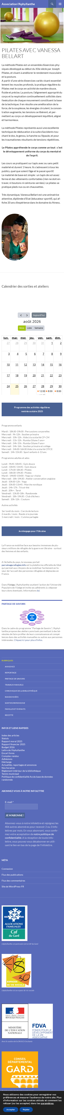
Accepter (10, 1109)
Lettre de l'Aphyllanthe (13, 750)
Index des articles (10, 735)
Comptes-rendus (10, 756)
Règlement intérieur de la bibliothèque (21, 770)
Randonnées (11, 697)
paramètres (47, 1103)
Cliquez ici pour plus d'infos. (28, 640)
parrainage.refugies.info (14, 565)
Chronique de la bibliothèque (21, 691)
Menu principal (60, 4)
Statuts (5, 738)
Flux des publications (12, 874)
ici (38, 590)
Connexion (7, 868)
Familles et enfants (15, 709)
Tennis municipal (10, 773)
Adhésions (7, 759)
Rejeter (26, 1109)
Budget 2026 (8, 747)
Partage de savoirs (15, 678)
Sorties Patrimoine (15, 703)
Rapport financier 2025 (13, 744)
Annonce (10, 666)
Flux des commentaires (13, 880)
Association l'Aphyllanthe (18, 4)
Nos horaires (8, 767)
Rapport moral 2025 (12, 741)
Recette (9, 715)
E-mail (9, 801)
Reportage (10, 672)
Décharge (6, 762)
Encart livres (8, 753)
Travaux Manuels (14, 685)
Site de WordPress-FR (13, 886)
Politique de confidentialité (15, 776)
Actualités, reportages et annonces (19, 764)
